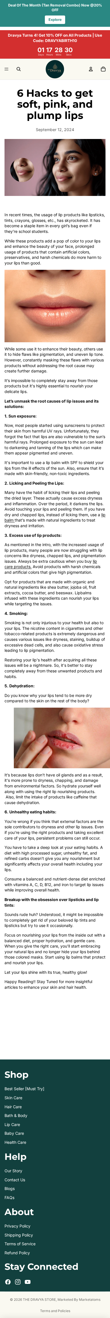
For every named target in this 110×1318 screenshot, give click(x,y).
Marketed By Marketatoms (79, 1299)
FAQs (9, 1197)
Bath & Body (16, 1115)
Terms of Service (20, 1243)
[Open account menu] (91, 69)
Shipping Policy (19, 1235)
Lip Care (12, 1124)
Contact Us (15, 1179)
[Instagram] (17, 1282)
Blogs (10, 1188)
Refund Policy (17, 1252)
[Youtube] (27, 1282)
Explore (55, 19)
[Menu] (6, 69)
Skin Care (13, 1097)
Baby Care (14, 1133)
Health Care (15, 1142)
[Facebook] (8, 1282)
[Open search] (18, 69)
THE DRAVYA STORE (39, 1299)
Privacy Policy (17, 1226)
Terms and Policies (55, 1311)
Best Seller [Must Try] (24, 1088)
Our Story (13, 1170)
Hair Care (13, 1106)
